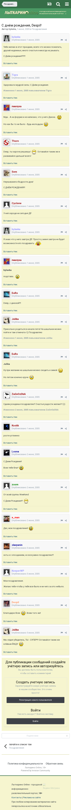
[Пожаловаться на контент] (62, 40)
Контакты (17, 797)
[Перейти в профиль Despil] (6, 603)
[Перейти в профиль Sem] (6, 173)
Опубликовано (25, 40)
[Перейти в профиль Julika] (6, 320)
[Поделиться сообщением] (66, 40)
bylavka (12, 29)
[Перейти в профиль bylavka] (6, 38)
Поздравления (39, 29)
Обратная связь (54, 763)
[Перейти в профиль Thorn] (6, 142)
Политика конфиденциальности (25, 763)
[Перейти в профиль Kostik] (6, 427)
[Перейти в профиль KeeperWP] (6, 572)
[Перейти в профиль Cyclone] (6, 204)
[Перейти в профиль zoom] (6, 486)
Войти (35, 721)
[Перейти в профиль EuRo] (6, 294)
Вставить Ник (10, 63)
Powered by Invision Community (35, 770)
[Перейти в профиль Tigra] (6, 76)
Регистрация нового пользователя (35, 700)
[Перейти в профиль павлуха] (6, 107)
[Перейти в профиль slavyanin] (6, 546)
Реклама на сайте (32, 797)
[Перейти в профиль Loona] (6, 452)
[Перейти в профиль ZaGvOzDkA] (6, 395)
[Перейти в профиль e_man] (6, 518)
